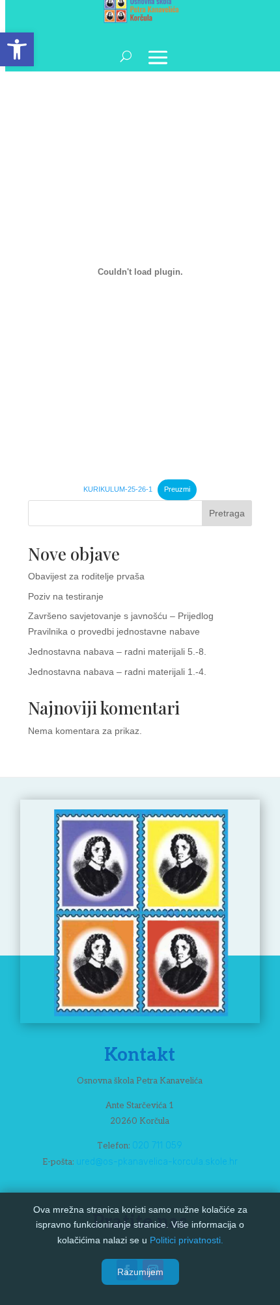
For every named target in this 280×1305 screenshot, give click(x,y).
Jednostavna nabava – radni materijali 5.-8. (117, 651)
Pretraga (227, 513)
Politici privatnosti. (186, 1240)
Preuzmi (177, 489)
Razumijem (140, 1272)
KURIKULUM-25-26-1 (117, 489)
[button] (17, 49)
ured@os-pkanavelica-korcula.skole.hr (157, 1161)
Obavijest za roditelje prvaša (86, 576)
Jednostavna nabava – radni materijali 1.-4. (117, 671)
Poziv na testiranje (66, 596)
